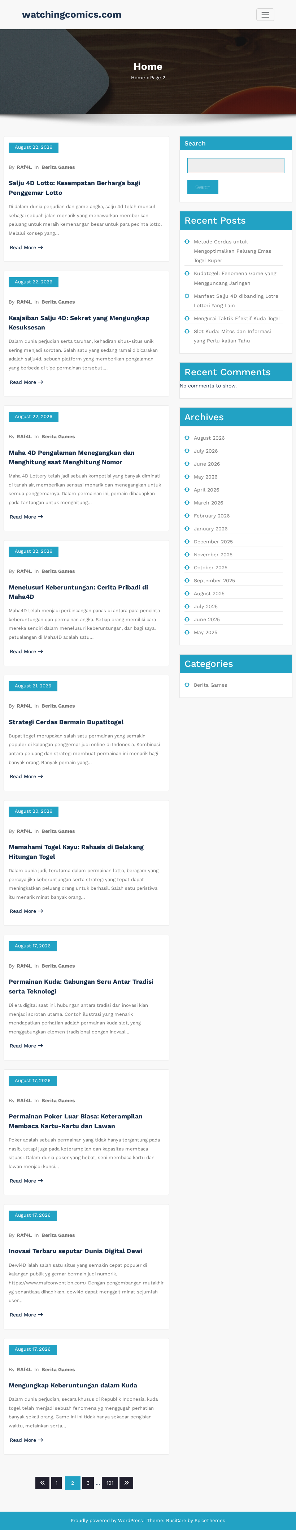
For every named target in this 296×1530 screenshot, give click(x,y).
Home (138, 77)
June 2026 (207, 464)
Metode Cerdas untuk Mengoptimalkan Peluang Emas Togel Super (232, 251)
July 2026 (206, 451)
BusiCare (177, 1520)
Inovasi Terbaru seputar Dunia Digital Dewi (76, 1251)
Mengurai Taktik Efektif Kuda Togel (237, 318)
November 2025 (213, 554)
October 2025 (210, 567)
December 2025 (213, 541)
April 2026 (206, 490)
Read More (23, 247)
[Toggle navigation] (265, 14)
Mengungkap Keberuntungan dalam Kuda (73, 1385)
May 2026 (206, 477)
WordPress (130, 1520)
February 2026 (212, 516)
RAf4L (24, 167)
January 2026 (211, 528)
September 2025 (214, 580)
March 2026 (208, 503)
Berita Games (58, 167)
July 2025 (206, 606)
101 (109, 1483)
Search (195, 143)
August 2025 (209, 593)
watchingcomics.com (72, 14)
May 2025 (205, 632)
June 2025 (207, 619)
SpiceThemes (209, 1520)
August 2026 (209, 438)
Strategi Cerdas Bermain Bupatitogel (66, 722)
